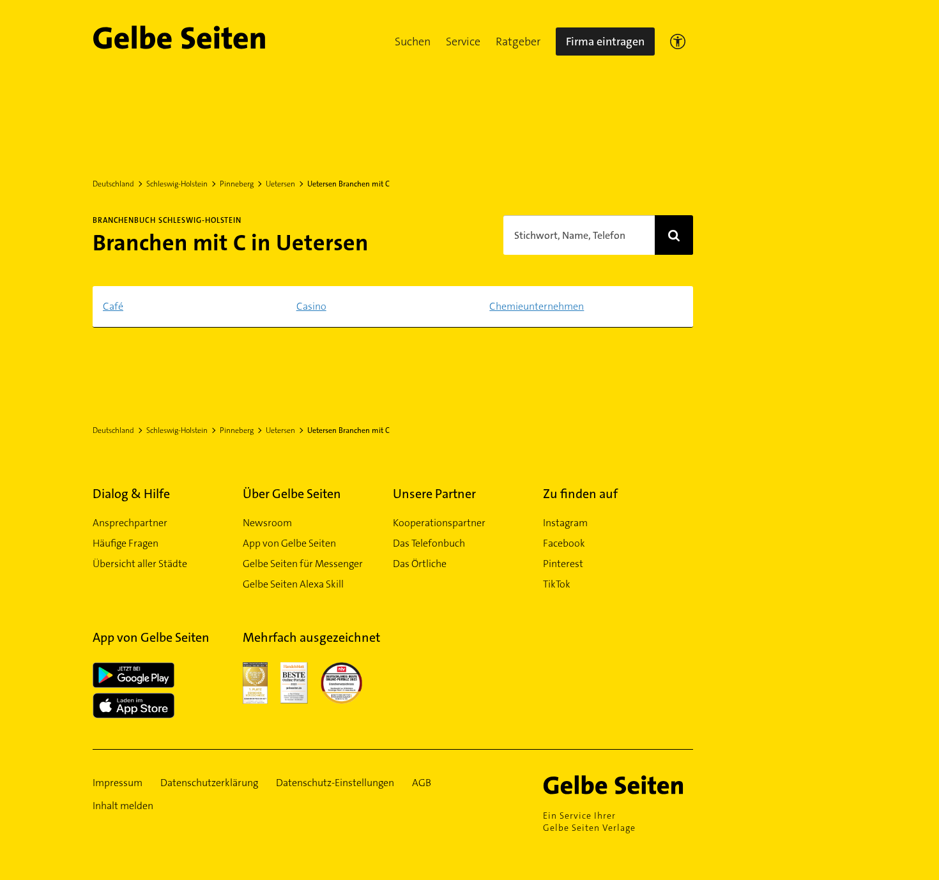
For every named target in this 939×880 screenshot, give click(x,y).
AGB (421, 782)
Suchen (413, 41)
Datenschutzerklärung (209, 782)
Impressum (117, 782)
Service (463, 41)
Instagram (565, 522)
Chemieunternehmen (536, 306)
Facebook (564, 543)
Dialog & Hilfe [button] (131, 493)
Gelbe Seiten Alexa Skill (293, 584)
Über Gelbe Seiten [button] (292, 493)
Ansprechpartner (130, 522)
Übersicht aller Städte (140, 563)
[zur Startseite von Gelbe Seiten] (618, 784)
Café (113, 306)
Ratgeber (518, 41)
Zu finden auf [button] (580, 493)
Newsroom (267, 522)
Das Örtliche (420, 563)
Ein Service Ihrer (589, 821)
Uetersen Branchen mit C (348, 184)
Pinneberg (237, 184)
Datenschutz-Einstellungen (335, 782)
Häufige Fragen (125, 543)
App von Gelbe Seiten (289, 543)
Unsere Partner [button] (434, 493)
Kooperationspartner (439, 522)
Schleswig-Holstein (177, 184)
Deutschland (113, 184)
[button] (412, 41)
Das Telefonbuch (429, 543)
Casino (311, 306)
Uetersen (280, 184)
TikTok (556, 584)
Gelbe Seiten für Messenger (303, 563)
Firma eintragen (605, 41)
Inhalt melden (123, 805)
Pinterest (563, 563)
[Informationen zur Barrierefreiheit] (677, 41)
